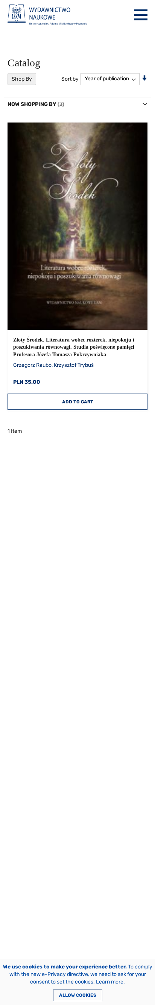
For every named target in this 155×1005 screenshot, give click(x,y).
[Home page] (47, 15)
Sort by (70, 78)
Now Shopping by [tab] (32, 104)
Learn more (109, 982)
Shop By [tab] (22, 79)
